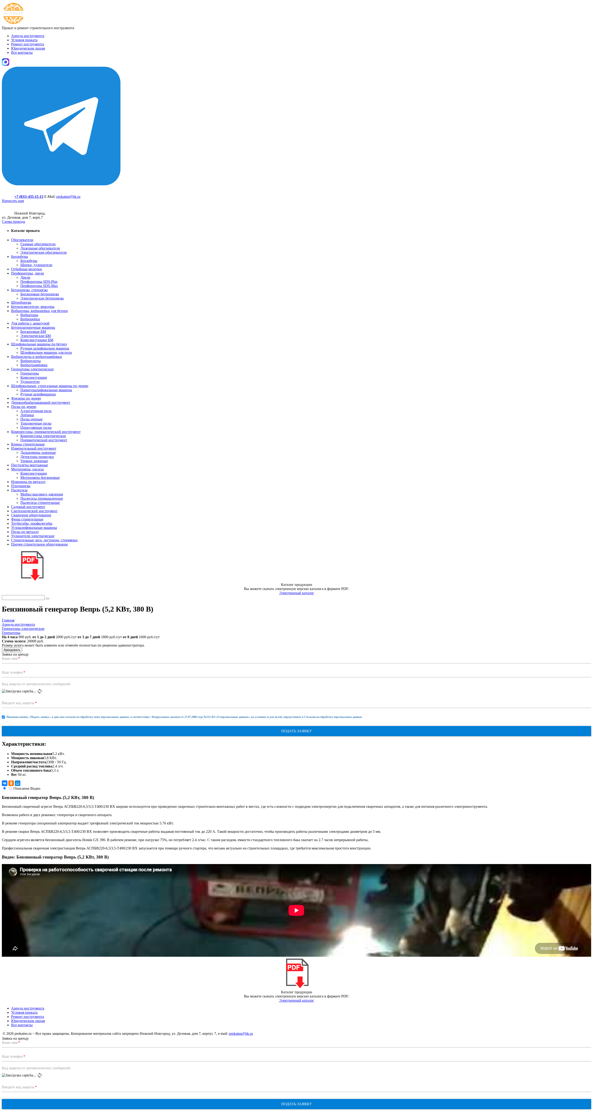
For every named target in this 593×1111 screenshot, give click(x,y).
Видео (35, 788)
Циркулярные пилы (36, 427)
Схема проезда (13, 222)
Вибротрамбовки (33, 365)
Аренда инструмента (27, 36)
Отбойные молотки (26, 269)
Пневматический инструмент (43, 440)
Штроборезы (21, 302)
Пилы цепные (31, 419)
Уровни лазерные (34, 461)
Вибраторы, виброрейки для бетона (39, 311)
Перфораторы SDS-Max (39, 286)
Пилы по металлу (25, 532)
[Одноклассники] (11, 783)
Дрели (25, 277)
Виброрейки (30, 319)
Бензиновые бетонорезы (39, 294)
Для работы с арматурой (30, 323)
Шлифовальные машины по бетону (39, 344)
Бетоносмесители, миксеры (32, 307)
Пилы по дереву (24, 407)
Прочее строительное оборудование (39, 544)
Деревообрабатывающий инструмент (40, 402)
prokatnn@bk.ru (68, 197)
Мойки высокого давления (41, 494)
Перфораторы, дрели (27, 273)
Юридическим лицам (28, 48)
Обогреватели (22, 240)
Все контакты (22, 52)
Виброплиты (30, 361)
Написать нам (13, 201)
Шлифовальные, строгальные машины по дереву (49, 386)
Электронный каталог (296, 593)
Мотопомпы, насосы (27, 469)
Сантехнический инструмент (34, 511)
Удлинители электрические (32, 536)
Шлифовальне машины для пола (46, 352)
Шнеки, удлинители (36, 265)
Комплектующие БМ (36, 340)
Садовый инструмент (28, 507)
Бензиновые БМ (33, 332)
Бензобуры (19, 257)
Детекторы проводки (37, 457)
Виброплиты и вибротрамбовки (36, 357)
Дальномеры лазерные (38, 452)
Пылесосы (19, 490)
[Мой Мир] (17, 783)
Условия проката (24, 40)
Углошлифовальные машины (34, 528)
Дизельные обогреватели (40, 248)
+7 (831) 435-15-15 (28, 197)
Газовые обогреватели (38, 244)
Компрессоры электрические (43, 436)
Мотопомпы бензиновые (40, 478)
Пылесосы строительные (40, 503)
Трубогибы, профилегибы (31, 523)
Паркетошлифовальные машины (46, 390)
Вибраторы (29, 315)
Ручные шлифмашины (38, 394)
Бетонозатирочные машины (33, 327)
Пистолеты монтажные (29, 465)
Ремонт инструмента (27, 44)
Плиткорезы (20, 486)
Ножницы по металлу (28, 482)
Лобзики (27, 415)
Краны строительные (28, 444)
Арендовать (12, 650)
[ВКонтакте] (4, 783)
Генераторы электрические (32, 369)
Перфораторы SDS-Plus (38, 282)
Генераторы (29, 373)
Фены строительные (27, 519)
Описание (21, 788)
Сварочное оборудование (31, 515)
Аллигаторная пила (35, 411)
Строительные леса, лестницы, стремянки (44, 540)
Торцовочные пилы (35, 423)
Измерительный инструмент (33, 448)
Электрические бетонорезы (42, 298)
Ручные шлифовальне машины (44, 348)
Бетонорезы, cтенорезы (29, 290)
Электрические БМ (35, 336)
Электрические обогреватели (43, 252)
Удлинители (30, 382)
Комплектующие (33, 377)
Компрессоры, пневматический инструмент (46, 432)
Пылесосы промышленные (41, 498)
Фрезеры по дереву (26, 398)
